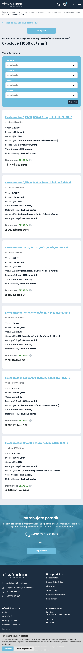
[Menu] (79, 4)
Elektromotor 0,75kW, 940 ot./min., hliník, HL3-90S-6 (38, 182)
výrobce (10, 60)
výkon (9, 80)
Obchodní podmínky (11, 624)
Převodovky (51, 586)
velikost (10, 90)
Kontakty (6, 629)
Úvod (4, 12)
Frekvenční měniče (54, 582)
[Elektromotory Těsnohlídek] (12, 4)
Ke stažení (7, 616)
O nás (4, 612)
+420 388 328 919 (13, 592)
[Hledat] (58, 4)
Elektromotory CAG (54, 12)
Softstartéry (51, 590)
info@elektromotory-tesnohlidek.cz (20, 587)
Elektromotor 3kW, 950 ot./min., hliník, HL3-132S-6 (36, 443)
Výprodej (41, 12)
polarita (10, 70)
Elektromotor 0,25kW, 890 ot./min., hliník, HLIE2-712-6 (38, 117)
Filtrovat (73, 102)
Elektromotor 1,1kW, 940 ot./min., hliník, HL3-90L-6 (36, 247)
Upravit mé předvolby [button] (24, 649)
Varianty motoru (11, 53)
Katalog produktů (15, 12)
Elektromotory (30, 12)
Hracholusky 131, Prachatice (16, 583)
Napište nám (41, 550)
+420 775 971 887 (13, 596)
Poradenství (51, 599)
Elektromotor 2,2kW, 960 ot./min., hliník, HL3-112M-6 (37, 378)
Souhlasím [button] (8, 649)
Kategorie (41, 30)
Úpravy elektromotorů (56, 594)
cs (73, 5)
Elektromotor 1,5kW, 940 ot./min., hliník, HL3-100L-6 (37, 312)
